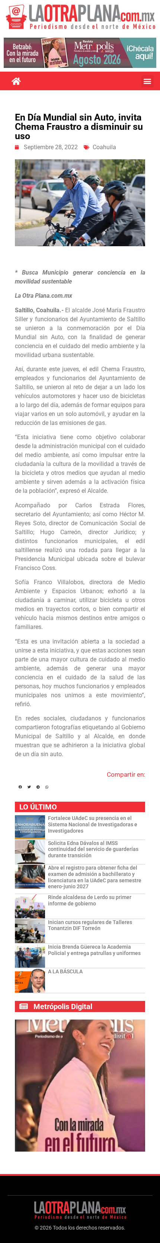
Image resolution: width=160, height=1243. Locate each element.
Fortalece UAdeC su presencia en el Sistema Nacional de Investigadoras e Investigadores (92, 824)
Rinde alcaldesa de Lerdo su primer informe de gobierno (89, 900)
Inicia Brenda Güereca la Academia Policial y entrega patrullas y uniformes (94, 950)
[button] (147, 81)
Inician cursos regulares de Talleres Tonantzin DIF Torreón (90, 925)
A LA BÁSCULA (65, 971)
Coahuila (104, 147)
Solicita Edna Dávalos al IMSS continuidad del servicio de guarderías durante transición (93, 849)
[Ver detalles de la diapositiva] (80, 53)
